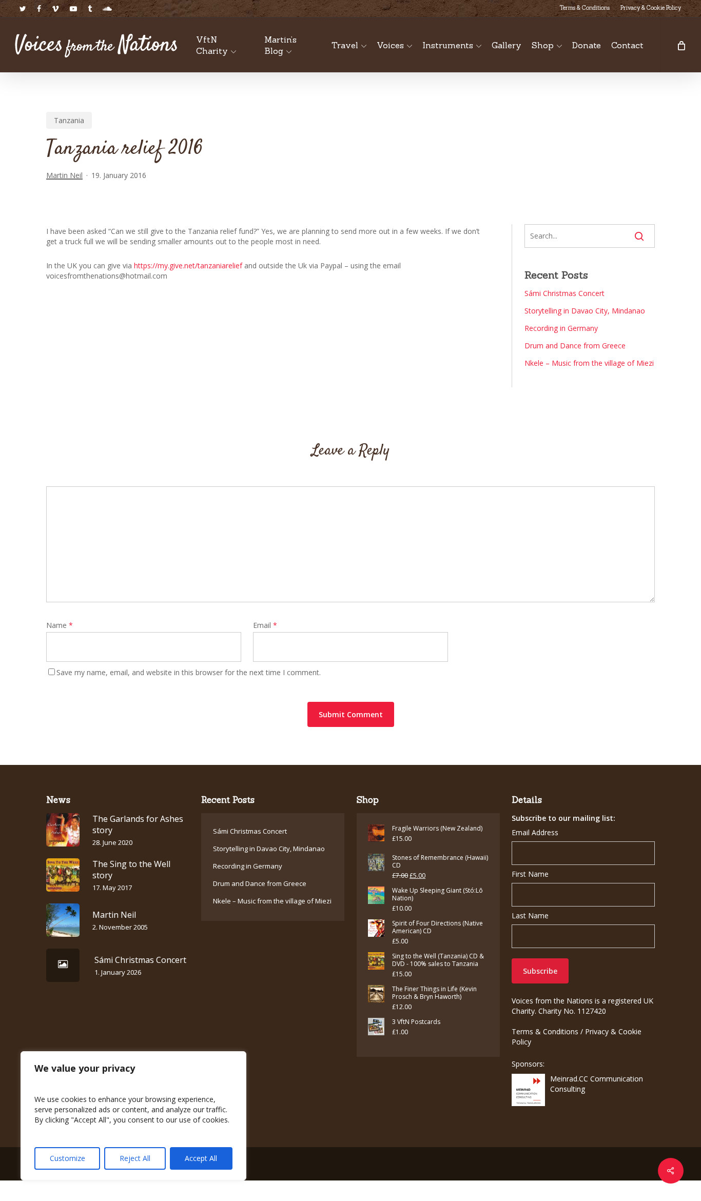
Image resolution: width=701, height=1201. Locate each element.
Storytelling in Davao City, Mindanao (584, 311)
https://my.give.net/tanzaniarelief (188, 265)
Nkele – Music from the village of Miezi (589, 363)
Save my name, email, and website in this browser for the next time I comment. (188, 672)
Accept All (201, 1158)
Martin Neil (64, 175)
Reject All (135, 1158)
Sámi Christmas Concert (564, 293)
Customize (67, 1158)
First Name (530, 874)
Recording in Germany (561, 328)
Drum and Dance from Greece (575, 345)
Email (265, 625)
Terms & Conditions (545, 1031)
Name (59, 625)
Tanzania (69, 120)
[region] (133, 1115)
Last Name (530, 915)
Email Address (535, 832)
